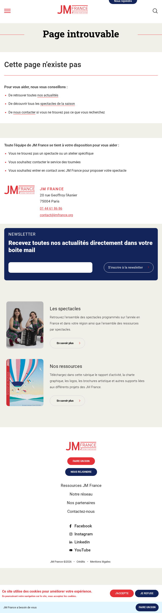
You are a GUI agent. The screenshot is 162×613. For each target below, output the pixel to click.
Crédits (81, 561)
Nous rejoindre (81, 471)
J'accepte (121, 593)
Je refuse (146, 593)
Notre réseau (81, 494)
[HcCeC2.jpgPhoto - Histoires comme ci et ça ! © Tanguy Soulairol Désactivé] (24, 324)
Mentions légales (100, 561)
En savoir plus (65, 343)
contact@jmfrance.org (56, 215)
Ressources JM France (81, 485)
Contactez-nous (81, 511)
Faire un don (147, 607)
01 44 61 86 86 (51, 209)
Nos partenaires (81, 502)
